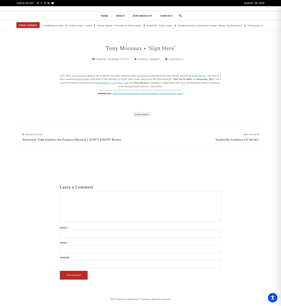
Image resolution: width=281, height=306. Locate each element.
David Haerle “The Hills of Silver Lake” (116, 25)
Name (64, 227)
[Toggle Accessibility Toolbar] (273, 298)
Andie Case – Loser (77, 25)
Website (64, 257)
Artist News (141, 114)
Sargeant (154, 59)
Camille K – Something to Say (42, 25)
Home (104, 15)
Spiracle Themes (161, 299)
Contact (166, 15)
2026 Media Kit (142, 15)
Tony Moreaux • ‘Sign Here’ (140, 48)
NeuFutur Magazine (127, 299)
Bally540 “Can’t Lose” (156, 25)
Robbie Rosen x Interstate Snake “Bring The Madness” (207, 25)
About (120, 15)
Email (64, 242)
